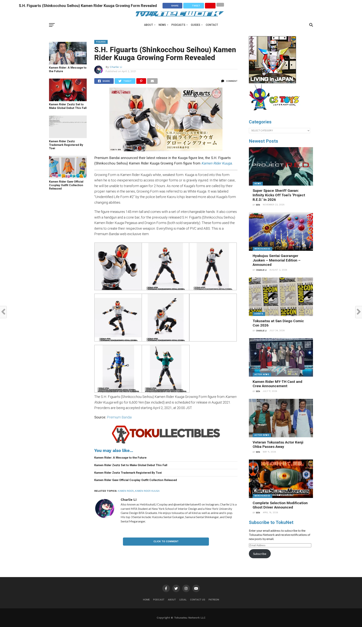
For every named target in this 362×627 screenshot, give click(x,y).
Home (146, 599)
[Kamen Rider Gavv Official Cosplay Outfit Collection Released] (68, 177)
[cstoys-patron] (276, 112)
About (148, 24)
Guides (195, 24)
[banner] (272, 82)
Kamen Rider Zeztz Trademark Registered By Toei (66, 145)
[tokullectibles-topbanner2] (166, 444)
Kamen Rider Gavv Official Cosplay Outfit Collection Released (66, 185)
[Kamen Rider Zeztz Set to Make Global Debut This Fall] (68, 100)
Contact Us (197, 599)
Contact (212, 24)
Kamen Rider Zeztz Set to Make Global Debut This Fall (68, 106)
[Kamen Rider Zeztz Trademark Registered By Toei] (68, 137)
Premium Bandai (120, 417)
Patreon (214, 599)
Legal (183, 599)
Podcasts (178, 24)
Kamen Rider (126, 490)
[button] (118, 267)
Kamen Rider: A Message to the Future (68, 69)
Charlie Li (116, 66)
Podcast (158, 599)
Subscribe (259, 553)
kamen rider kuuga (147, 490)
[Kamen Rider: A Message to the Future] (68, 63)
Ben (258, 205)
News (162, 24)
